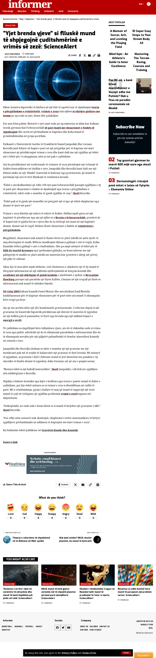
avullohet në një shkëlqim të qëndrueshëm (30, 275)
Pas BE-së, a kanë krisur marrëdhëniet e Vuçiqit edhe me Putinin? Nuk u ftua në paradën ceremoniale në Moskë (120, 94)
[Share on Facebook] (80, 55)
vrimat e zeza (50, 111)
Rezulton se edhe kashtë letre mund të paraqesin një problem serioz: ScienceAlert (135, 592)
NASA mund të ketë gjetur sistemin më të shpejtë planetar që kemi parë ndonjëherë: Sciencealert (58, 593)
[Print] (99, 55)
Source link (10, 442)
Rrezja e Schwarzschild (70, 217)
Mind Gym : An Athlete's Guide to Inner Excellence (118, 60)
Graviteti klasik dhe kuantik (60, 430)
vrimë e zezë (69, 393)
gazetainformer (12, 53)
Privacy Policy (69, 652)
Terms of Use (89, 652)
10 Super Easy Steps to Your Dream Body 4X (141, 37)
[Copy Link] (94, 55)
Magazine (10, 25)
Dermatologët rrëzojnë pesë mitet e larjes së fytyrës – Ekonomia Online (129, 185)
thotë (76, 193)
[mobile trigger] (5, 4)
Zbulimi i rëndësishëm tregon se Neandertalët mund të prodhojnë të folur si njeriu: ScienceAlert (97, 593)
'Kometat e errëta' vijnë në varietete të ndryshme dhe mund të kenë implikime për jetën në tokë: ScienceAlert (18, 593)
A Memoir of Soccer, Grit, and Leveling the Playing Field (118, 39)
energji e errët (12, 320)
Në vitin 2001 (11, 291)
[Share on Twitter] (85, 55)
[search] (135, 4)
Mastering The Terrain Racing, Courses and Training (141, 62)
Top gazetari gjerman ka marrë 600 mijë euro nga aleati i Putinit (130, 164)
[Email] (89, 55)
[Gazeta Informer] (30, 4)
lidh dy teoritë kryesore (18, 250)
